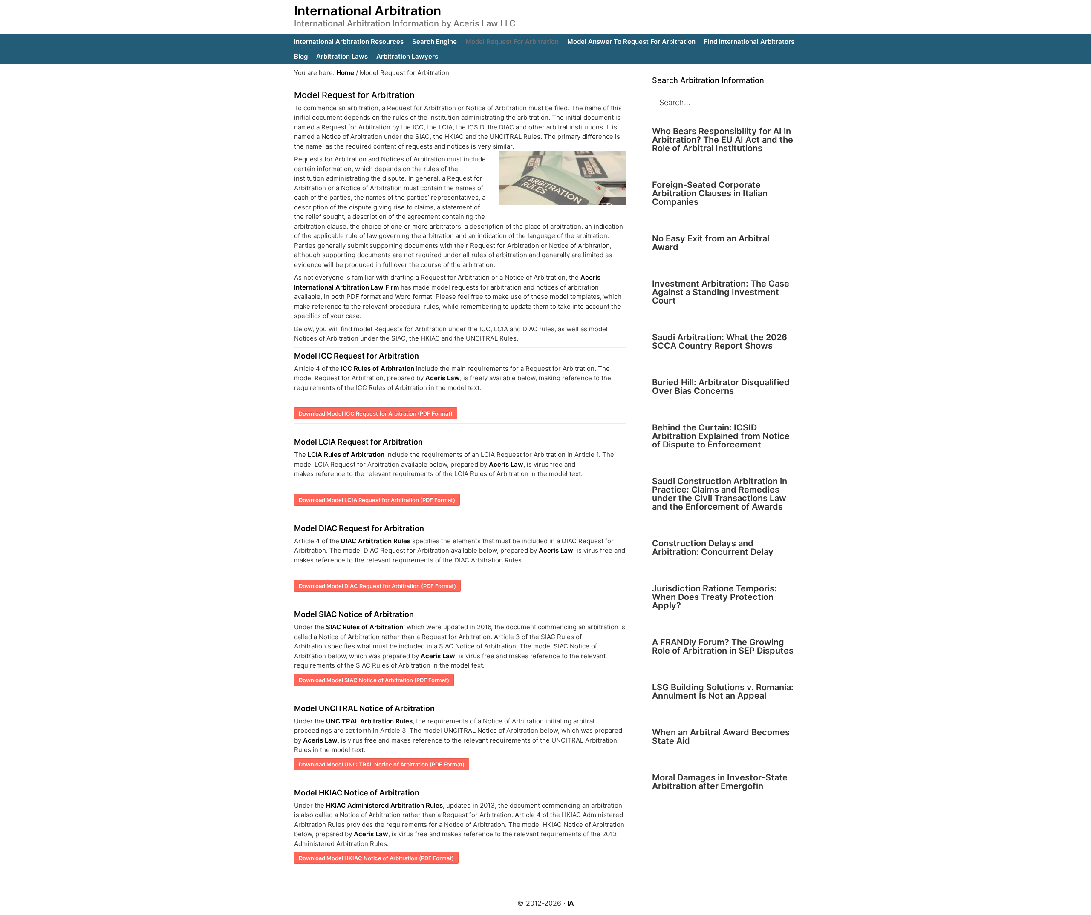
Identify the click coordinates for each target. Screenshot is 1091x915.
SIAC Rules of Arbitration (364, 627)
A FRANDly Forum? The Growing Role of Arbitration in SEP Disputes (723, 646)
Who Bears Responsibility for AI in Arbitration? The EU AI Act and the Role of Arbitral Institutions (722, 139)
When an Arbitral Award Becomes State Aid (721, 736)
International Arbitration (367, 10)
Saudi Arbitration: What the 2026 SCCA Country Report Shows (719, 341)
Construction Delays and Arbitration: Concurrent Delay (713, 547)
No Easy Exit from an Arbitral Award (710, 242)
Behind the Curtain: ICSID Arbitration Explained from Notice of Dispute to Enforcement (721, 436)
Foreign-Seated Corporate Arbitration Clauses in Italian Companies (710, 193)
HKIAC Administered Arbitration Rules (384, 805)
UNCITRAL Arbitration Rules (369, 721)
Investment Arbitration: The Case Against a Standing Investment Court (720, 292)
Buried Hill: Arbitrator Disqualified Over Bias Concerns (721, 386)
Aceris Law (442, 378)
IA (570, 903)
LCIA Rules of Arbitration (346, 454)
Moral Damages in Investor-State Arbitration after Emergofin (720, 781)
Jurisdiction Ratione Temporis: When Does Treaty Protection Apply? (714, 597)
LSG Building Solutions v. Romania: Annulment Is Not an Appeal (723, 691)
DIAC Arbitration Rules (375, 541)
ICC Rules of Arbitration (377, 368)
